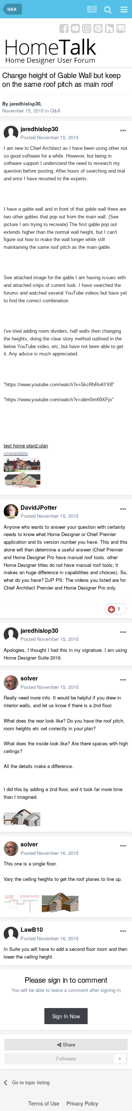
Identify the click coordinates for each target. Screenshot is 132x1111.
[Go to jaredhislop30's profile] (11, 133)
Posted (49, 137)
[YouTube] (75, 28)
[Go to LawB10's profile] (11, 934)
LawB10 (32, 929)
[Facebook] (64, 28)
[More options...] (123, 130)
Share (68, 1044)
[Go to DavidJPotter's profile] (11, 511)
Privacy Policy (82, 1103)
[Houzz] (109, 28)
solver (29, 678)
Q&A (55, 110)
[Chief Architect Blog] (120, 28)
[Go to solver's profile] (11, 682)
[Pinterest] (98, 28)
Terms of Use (43, 1103)
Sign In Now (66, 1016)
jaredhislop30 (25, 103)
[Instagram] (86, 28)
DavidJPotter (39, 507)
